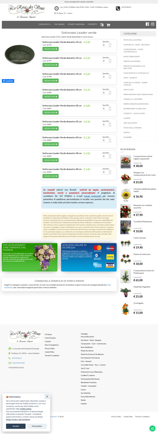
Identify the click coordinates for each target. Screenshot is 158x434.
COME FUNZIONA (76, 24)
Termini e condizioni (52, 356)
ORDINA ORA (49, 49)
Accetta (16, 426)
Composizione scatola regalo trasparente (143, 157)
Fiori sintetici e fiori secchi (136, 73)
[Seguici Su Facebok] (146, 24)
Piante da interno (132, 61)
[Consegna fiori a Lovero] (26, 11)
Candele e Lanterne (133, 99)
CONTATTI (92, 24)
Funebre (128, 137)
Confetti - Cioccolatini (134, 113)
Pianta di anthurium (142, 254)
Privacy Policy (116, 417)
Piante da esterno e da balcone (134, 67)
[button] (101, 25)
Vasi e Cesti (129, 90)
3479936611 (126, 7)
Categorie (130, 33)
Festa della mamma (133, 128)
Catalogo (44, 24)
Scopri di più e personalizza (18, 419)
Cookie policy (49, 352)
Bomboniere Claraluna (135, 109)
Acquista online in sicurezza (74, 246)
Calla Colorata (140, 238)
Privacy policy (50, 348)
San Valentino (130, 123)
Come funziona (50, 338)
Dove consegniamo (52, 345)
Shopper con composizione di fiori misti (145, 173)
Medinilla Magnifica (142, 287)
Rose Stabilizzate (132, 57)
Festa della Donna (132, 40)
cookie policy (25, 409)
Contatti (48, 341)
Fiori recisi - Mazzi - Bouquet (137, 45)
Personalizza (37, 426)
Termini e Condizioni (142, 417)
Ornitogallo (138, 303)
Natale (127, 132)
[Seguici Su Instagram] (151, 24)
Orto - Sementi (130, 78)
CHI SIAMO (59, 24)
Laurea (127, 118)
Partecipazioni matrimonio (136, 104)
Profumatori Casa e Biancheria (138, 94)
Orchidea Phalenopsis (143, 221)
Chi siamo (48, 334)
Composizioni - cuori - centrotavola (134, 50)
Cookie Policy (128, 417)
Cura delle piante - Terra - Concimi (136, 84)
